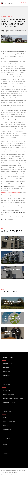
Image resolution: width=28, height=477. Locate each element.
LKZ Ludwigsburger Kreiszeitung (13, 212)
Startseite (3, 30)
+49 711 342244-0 (5, 472)
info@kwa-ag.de (13, 472)
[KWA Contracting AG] (8, 3)
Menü (22, 3)
